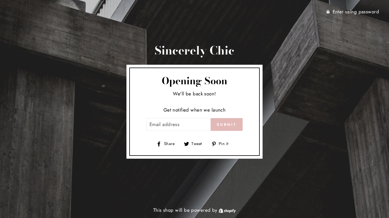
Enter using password (356, 11)
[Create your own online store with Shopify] (227, 210)
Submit (227, 124)
